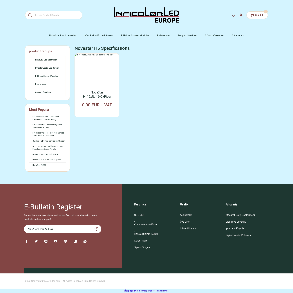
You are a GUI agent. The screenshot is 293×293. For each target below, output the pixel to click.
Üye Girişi (185, 221)
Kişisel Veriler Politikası (238, 235)
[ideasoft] (130, 290)
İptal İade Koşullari (235, 228)
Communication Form (145, 224)
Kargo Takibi (140, 240)
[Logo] (146, 15)
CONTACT (139, 215)
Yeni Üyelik (186, 215)
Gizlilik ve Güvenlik (236, 221)
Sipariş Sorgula (142, 247)
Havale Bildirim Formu (146, 234)
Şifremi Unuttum (188, 228)
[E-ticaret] (146, 290)
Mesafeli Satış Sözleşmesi (240, 215)
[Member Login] (241, 15)
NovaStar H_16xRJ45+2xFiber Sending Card (97, 95)
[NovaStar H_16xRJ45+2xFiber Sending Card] (97, 70)
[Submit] (95, 229)
